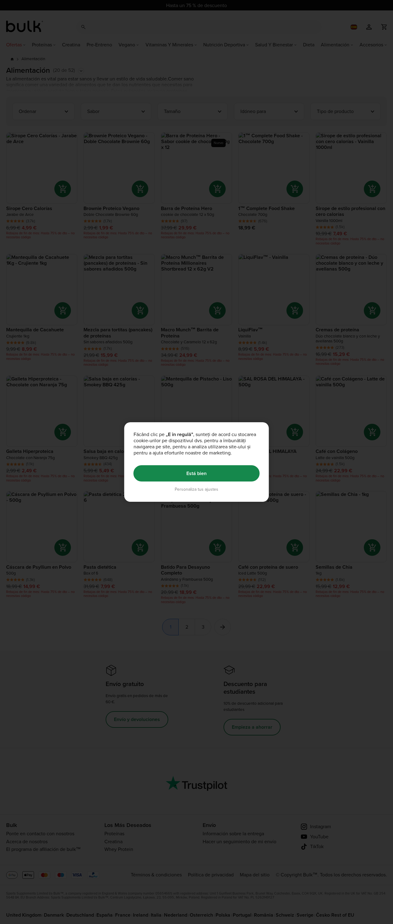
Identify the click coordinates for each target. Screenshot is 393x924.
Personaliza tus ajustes (196, 489)
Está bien (196, 473)
